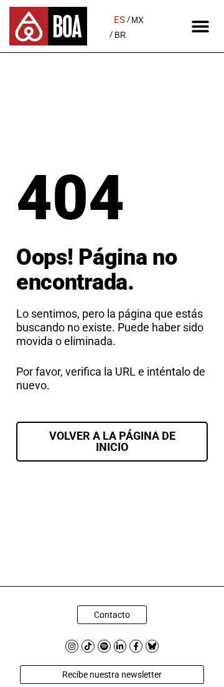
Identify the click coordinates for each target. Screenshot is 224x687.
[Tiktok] (88, 646)
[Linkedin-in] (120, 646)
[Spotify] (104, 646)
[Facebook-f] (135, 646)
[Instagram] (71, 646)
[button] (201, 26)
